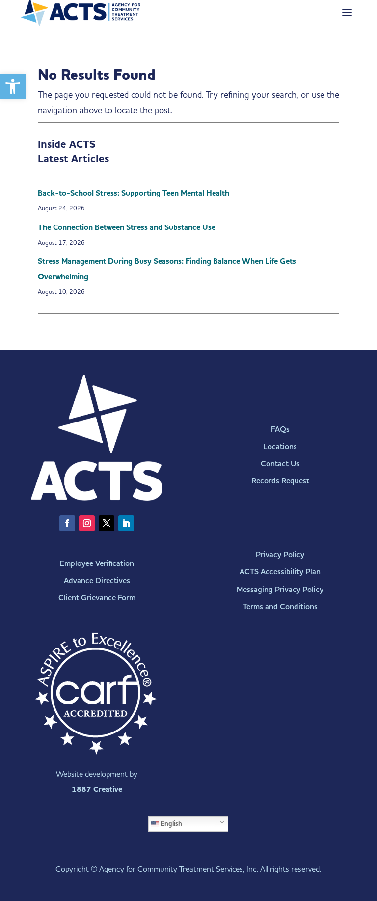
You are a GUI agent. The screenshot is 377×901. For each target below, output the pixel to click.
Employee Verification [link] (96, 563)
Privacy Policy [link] (280, 554)
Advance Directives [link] (97, 580)
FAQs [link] (280, 429)
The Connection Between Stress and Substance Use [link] (126, 227)
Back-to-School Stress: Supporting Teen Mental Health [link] (133, 193)
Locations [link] (280, 446)
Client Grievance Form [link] (96, 597)
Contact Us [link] (280, 463)
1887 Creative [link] (97, 789)
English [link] (170, 823)
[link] (13, 86)
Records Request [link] (280, 481)
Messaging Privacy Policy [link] (280, 589)
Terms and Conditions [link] (280, 606)
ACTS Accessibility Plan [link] (280, 571)
